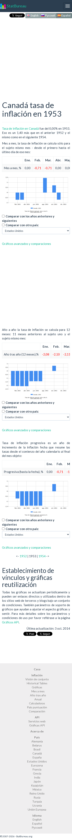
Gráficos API (10, 622)
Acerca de (37, 731)
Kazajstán (37, 785)
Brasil (37, 749)
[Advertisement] (36, 55)
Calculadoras (37, 703)
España (37, 757)
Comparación (37, 711)
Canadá (37, 753)
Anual (38, 699)
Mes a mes (38, 691)
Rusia (37, 797)
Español (66, 15)
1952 (23, 556)
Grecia (37, 773)
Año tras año (38, 695)
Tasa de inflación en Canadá (20, 128)
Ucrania (37, 805)
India (37, 777)
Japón (37, 781)
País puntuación (37, 707)
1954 (42, 556)
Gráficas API (37, 725)
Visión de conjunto (37, 679)
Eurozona (37, 765)
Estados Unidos (37, 761)
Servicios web (37, 721)
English (34, 15)
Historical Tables (37, 683)
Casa (37, 669)
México (37, 789)
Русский (49, 15)
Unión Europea (37, 809)
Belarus (37, 745)
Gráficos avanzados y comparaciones (26, 243)
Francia (37, 769)
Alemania (37, 741)
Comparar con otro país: (22, 225)
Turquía (37, 801)
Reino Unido (37, 793)
